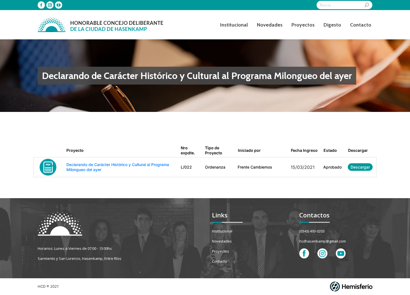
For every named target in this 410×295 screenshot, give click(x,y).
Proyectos (220, 251)
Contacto (219, 261)
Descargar (360, 167)
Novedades (222, 241)
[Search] (367, 5)
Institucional (222, 231)
